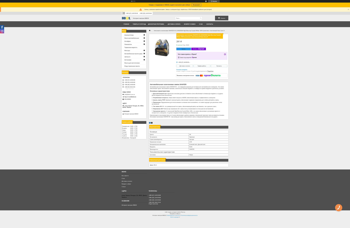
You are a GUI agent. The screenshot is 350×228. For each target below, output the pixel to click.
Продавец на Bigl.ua (175, 213)
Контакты (209, 24)
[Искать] (200, 18)
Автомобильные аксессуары (133, 53)
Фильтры (127, 50)
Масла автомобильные (131, 38)
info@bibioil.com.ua (129, 94)
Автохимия (127, 60)
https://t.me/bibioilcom (130, 97)
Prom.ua (183, 212)
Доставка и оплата (174, 24)
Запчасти (127, 57)
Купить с (195, 49)
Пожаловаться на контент (173, 215)
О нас (201, 24)
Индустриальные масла (132, 66)
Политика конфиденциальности (189, 215)
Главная (126, 24)
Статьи (124, 186)
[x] (151, 123)
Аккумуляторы (129, 35)
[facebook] (150, 123)
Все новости (125, 175)
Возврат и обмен (189, 24)
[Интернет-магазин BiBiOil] (126, 18)
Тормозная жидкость (130, 47)
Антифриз (127, 41)
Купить (184, 49)
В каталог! (196, 5)
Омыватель (128, 44)
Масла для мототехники (132, 63)
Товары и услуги (138, 24)
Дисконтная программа (156, 24)
